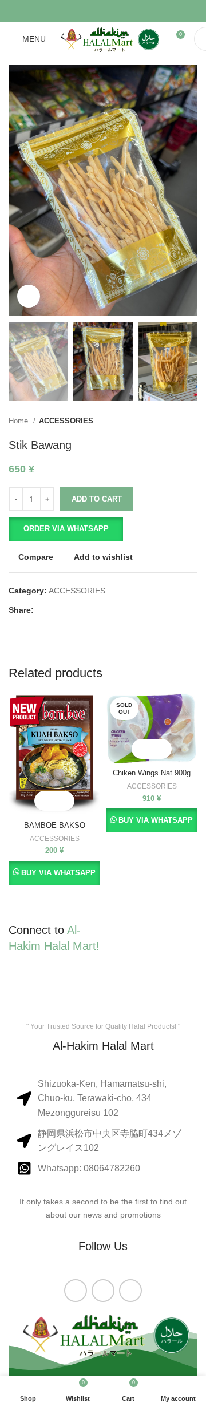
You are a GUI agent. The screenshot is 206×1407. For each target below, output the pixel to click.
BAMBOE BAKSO (54, 826)
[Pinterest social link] (103, 10)
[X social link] (88, 10)
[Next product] (191, 420)
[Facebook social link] (73, 10)
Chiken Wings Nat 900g (152, 773)
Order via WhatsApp (66, 528)
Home (19, 421)
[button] (66, 529)
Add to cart (97, 499)
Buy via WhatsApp (58, 872)
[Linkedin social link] (117, 10)
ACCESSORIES (66, 421)
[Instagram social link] (103, 1290)
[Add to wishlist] (64, 801)
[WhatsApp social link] (130, 1290)
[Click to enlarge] (28, 296)
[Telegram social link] (132, 10)
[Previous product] (169, 420)
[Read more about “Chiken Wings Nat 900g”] (142, 749)
